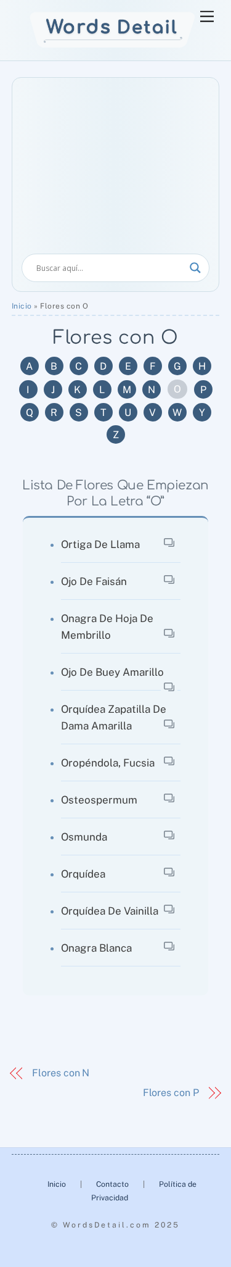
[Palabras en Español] (112, 44)
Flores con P (171, 1093)
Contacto (113, 1184)
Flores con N (60, 1073)
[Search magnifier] (195, 267)
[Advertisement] (116, 170)
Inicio (22, 306)
